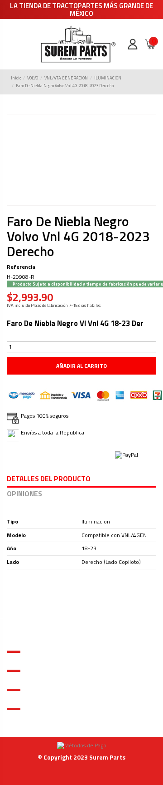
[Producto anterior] (142, 82)
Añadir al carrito (81, 365)
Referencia (21, 267)
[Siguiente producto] (149, 82)
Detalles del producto (49, 479)
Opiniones (24, 494)
